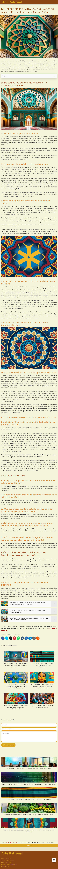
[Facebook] (3, 638)
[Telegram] (30, 638)
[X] (10, 638)
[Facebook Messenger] (6, 638)
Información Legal (6, 859)
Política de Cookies (6, 862)
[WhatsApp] (18, 638)
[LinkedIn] (26, 638)
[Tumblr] (22, 638)
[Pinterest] (14, 638)
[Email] (34, 638)
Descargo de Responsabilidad (9, 864)
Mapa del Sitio (5, 866)
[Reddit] (38, 638)
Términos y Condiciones (7, 860)
